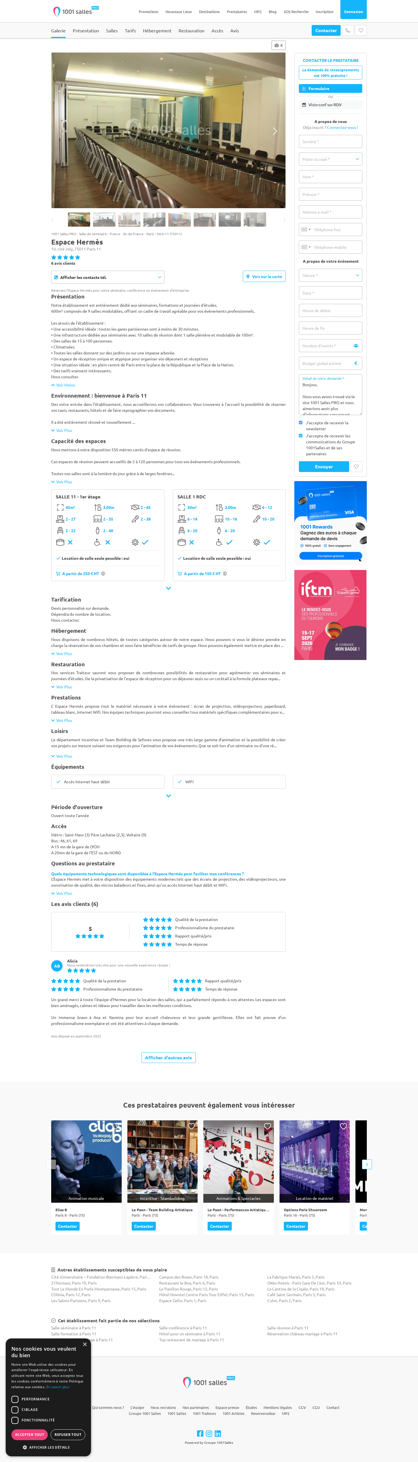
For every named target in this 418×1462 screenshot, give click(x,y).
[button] (330, 159)
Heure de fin (314, 328)
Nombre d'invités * (319, 345)
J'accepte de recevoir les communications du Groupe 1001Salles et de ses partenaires (330, 444)
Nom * (308, 176)
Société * (311, 141)
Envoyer (324, 466)
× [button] (84, 1344)
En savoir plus (57, 1386)
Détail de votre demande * (323, 378)
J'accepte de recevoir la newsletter (327, 425)
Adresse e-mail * (317, 211)
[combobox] (305, 229)
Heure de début (317, 310)
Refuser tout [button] (68, 1434)
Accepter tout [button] (29, 1434)
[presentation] (62, 131)
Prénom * (311, 194)
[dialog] (48, 1397)
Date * (308, 292)
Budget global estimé (322, 363)
